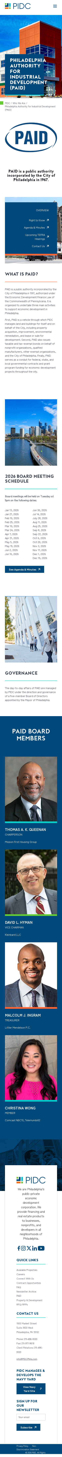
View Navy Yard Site (29, 1389)
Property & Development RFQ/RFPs (29, 1302)
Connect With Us (25, 1278)
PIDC (7, 103)
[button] (39, 220)
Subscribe (26, 1427)
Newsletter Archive (26, 1291)
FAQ (19, 1287)
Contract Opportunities (29, 1282)
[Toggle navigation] (55, 6)
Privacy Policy (22, 1445)
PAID (19, 1295)
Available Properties (27, 1269)
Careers (21, 1274)
